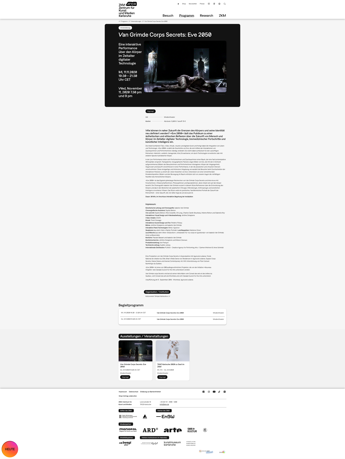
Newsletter (193, 4)
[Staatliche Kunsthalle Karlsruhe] (191, 443)
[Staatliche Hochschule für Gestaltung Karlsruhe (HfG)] (149, 443)
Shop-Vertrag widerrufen (128, 396)
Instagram (209, 392)
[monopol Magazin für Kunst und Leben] (128, 430)
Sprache (219, 4)
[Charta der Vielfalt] (206, 452)
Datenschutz (133, 392)
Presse (202, 4)
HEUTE (10, 449)
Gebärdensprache (214, 4)
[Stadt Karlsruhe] (145, 416)
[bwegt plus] (125, 443)
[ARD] (150, 430)
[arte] (173, 430)
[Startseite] (130, 9)
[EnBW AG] (165, 416)
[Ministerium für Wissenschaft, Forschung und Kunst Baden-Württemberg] (128, 416)
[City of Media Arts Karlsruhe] (222, 452)
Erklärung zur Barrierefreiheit (150, 392)
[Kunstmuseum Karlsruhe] (172, 443)
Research (206, 15)
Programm (186, 15)
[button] (185, 66)
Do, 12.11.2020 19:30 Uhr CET (131, 319)
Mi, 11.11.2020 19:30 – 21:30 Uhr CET (133, 313)
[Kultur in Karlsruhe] (205, 430)
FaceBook (203, 392)
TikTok (219, 392)
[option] (135, 360)
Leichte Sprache (209, 4)
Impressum (123, 392)
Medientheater (169, 117)
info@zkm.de (164, 404)
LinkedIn (224, 392)
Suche (224, 4)
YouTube (214, 392)
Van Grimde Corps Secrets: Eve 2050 (170, 313)
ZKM (222, 15)
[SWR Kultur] (192, 430)
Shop (184, 4)
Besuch (168, 15)
